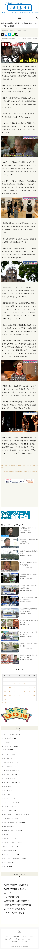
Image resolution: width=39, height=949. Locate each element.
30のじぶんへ (7, 810)
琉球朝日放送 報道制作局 (8, 30)
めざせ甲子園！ (7, 746)
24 (10, 695)
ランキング (31, 939)
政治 (3, 790)
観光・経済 (6, 766)
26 (19, 695)
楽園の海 (5, 834)
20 (24, 691)
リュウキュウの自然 (9, 838)
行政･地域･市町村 (8, 770)
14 (29, 687)
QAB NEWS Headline (22, 946)
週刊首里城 (6, 826)
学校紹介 (6, 749)
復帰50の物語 (7, 850)
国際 (3, 794)
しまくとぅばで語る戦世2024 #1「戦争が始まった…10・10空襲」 (19, 466)
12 (19, 687)
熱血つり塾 (6, 862)
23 (5, 695)
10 (10, 687)
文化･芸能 (5, 778)
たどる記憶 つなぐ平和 (10, 818)
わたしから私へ (7, 738)
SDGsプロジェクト (9, 854)
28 (29, 695)
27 (24, 695)
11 (14, 687)
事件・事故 (6, 758)
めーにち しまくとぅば (10, 806)
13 (24, 687)
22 (34, 691)
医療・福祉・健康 (8, 774)
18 (14, 691)
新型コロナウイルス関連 (11, 858)
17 (10, 691)
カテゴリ (14, 941)
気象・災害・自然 (8, 782)
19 (19, 691)
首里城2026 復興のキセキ (11, 822)
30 (5, 699)
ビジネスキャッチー (9, 762)
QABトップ (24, 941)
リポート (5, 798)
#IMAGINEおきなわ (9, 830)
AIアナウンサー (7, 846)
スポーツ (5, 754)
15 (34, 687)
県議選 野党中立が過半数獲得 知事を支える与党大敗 (21, 471)
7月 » (5, 702)
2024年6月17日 (22, 30)
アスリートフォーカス (10, 842)
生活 (3, 742)
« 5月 (2, 702)
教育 (3, 786)
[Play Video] (19, 53)
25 (14, 695)
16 (5, 691)
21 (29, 691)
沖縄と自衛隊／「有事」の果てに (14, 814)
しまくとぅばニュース (10, 734)
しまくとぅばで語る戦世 (11, 802)
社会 (3, 866)
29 (34, 695)
